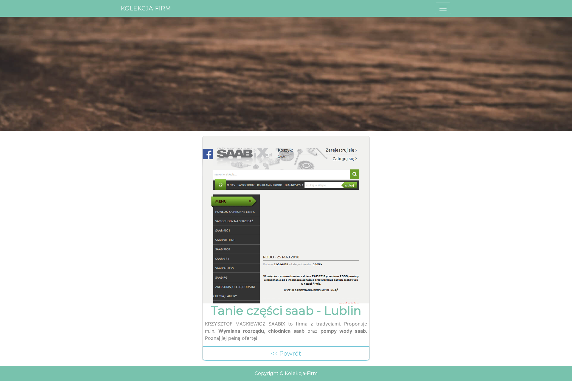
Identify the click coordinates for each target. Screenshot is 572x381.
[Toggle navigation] (443, 8)
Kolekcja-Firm (146, 8)
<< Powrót (286, 353)
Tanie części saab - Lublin (286, 310)
